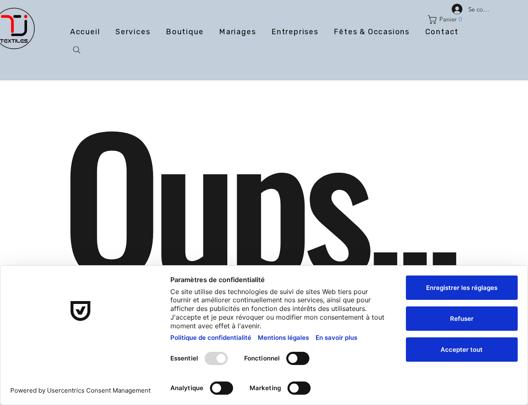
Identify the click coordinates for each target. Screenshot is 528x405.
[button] (447, 19)
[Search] (76, 50)
